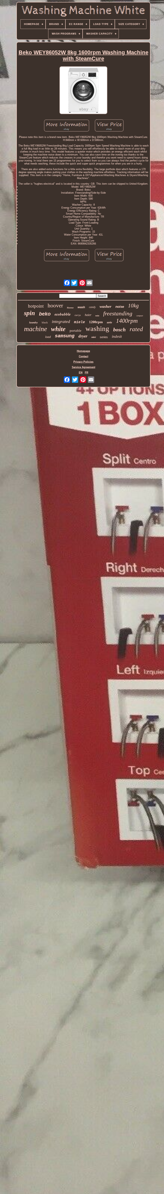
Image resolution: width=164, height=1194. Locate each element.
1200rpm (96, 322)
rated (136, 329)
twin (97, 315)
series (104, 337)
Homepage (83, 350)
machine (35, 329)
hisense (70, 307)
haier (88, 315)
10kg (133, 306)
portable (75, 331)
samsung (64, 336)
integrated (61, 321)
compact (139, 316)
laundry (33, 322)
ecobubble (63, 314)
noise (119, 307)
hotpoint (36, 306)
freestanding (117, 313)
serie (109, 322)
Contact (83, 356)
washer (105, 306)
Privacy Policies (83, 361)
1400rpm (127, 320)
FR (86, 372)
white (58, 329)
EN (80, 372)
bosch (119, 330)
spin (29, 313)
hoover (55, 305)
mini (93, 337)
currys (78, 315)
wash (81, 307)
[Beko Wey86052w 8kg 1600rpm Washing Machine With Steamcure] (83, 90)
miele (79, 322)
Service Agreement (83, 367)
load (48, 337)
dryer (82, 336)
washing (97, 329)
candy (92, 307)
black (45, 322)
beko (45, 314)
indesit (117, 336)
